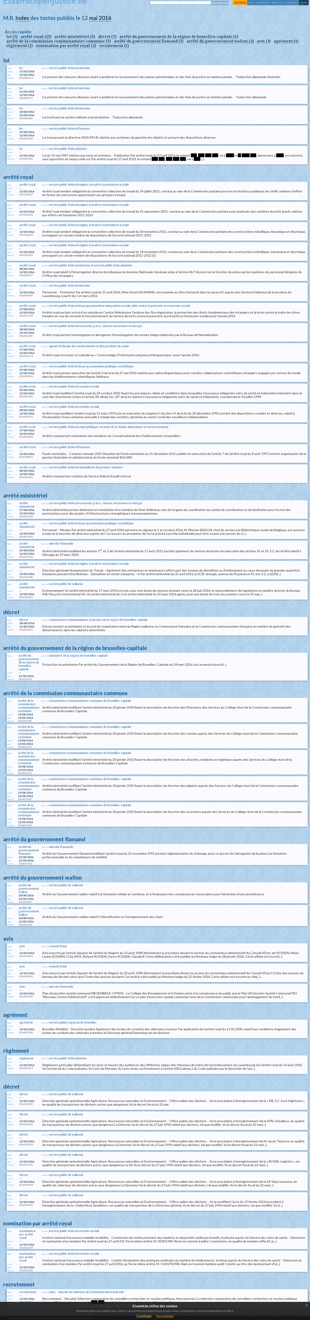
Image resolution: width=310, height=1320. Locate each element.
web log (277, 2)
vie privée (240, 2)
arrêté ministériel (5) (74, 36)
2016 (105, 18)
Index (22, 18)
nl (305, 2)
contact (292, 2)
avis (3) (264, 41)
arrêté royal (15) (36, 36)
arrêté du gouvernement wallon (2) (220, 41)
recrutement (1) (114, 45)
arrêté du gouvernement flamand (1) (148, 41)
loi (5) (11, 36)
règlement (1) (19, 45)
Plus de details (165, 1316)
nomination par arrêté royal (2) (66, 45)
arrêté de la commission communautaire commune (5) (58, 41)
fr (301, 2)
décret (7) (107, 36)
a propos (262, 2)
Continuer (144, 1316)
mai (93, 18)
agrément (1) (286, 41)
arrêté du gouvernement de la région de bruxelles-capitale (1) (179, 36)
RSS (250, 2)
